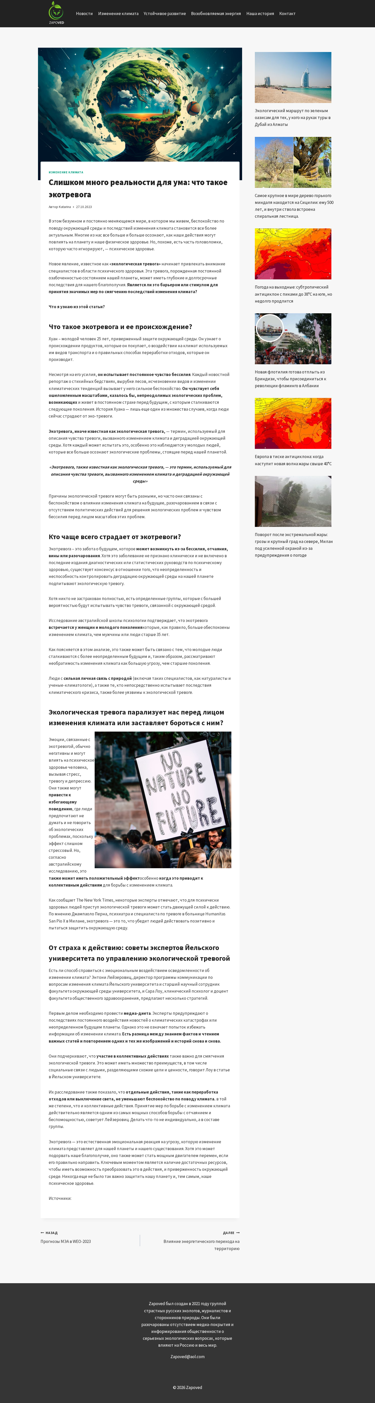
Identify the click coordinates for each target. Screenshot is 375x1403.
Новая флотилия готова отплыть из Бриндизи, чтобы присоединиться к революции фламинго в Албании (290, 378)
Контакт (287, 13)
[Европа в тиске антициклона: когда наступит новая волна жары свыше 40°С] (294, 423)
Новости (84, 13)
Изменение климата (118, 13)
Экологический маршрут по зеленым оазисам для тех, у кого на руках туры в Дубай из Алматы (293, 117)
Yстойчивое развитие (165, 13)
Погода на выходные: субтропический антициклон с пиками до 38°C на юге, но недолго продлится (293, 294)
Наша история (260, 13)
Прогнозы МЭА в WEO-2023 (66, 1237)
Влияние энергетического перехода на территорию (202, 1241)
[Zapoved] (56, 13)
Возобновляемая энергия (216, 13)
